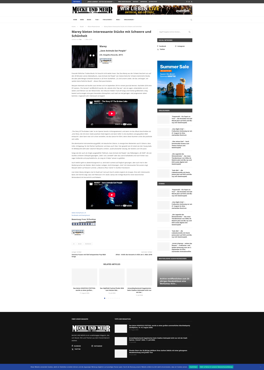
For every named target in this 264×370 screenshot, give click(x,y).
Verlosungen (129, 20)
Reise (118, 20)
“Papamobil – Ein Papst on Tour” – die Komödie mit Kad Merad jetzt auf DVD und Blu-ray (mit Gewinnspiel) (182, 119)
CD (74, 244)
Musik (89, 20)
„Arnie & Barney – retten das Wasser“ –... (100, 2)
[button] (83, 1)
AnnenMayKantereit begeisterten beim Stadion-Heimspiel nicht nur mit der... (139, 290)
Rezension (88, 244)
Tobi (80, 39)
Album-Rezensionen (94, 26)
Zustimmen (193, 367)
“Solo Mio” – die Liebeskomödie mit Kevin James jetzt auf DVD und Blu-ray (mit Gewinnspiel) (182, 173)
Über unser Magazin (124, 1)
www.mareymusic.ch (79, 213)
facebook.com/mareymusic (81, 215)
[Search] (191, 20)
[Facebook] (186, 1)
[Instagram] (189, 1)
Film (96, 20)
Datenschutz (153, 1)
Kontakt (135, 1)
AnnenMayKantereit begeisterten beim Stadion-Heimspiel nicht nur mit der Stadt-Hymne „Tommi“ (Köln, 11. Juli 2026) (158, 339)
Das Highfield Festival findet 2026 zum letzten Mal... (112, 289)
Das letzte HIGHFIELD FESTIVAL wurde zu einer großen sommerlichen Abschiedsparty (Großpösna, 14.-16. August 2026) (159, 327)
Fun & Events (107, 20)
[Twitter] (191, 1)
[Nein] (260, 367)
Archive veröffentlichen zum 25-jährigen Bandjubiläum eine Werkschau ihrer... (175, 281)
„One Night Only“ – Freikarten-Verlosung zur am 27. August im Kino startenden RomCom (182, 132)
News (82, 20)
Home (75, 20)
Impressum (143, 1)
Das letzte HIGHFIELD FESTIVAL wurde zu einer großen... (84, 289)
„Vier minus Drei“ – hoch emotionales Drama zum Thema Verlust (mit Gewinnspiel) (180, 144)
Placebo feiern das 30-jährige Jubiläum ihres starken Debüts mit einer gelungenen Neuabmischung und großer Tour (158, 351)
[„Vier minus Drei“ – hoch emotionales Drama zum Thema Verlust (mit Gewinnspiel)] (163, 144)
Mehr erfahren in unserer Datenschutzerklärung (216, 367)
